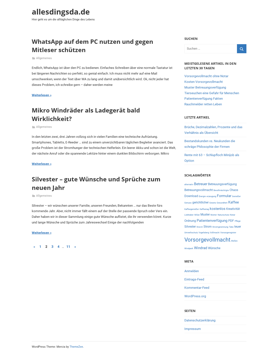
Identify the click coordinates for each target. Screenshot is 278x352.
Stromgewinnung (220, 227)
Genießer (236, 196)
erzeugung (211, 196)
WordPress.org (195, 296)
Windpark (188, 248)
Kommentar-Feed (196, 288)
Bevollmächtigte (221, 190)
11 (68, 247)
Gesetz (212, 203)
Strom (207, 226)
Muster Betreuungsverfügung (205, 87)
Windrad (200, 248)
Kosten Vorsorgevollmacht (203, 82)
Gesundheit (222, 203)
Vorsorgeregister (228, 232)
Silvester (190, 226)
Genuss (188, 203)
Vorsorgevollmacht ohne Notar (206, 76)
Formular (224, 196)
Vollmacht (215, 232)
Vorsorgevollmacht (207, 239)
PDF (231, 221)
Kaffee (233, 202)
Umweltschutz (191, 232)
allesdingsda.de (61, 11)
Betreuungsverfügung (222, 184)
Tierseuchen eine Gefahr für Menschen (211, 93)
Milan (197, 215)
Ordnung (190, 221)
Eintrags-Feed (194, 279)
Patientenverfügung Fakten (203, 98)
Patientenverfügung (212, 220)
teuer (237, 226)
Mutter (213, 215)
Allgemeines (44, 58)
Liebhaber (189, 215)
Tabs (231, 227)
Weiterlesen (40, 95)
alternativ (188, 184)
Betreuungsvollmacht (198, 190)
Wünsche (214, 248)
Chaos (234, 190)
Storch (199, 227)
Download (191, 196)
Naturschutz (223, 215)
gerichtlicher (200, 202)
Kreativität (233, 209)
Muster (205, 214)
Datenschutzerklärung (200, 320)
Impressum (192, 329)
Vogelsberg (204, 232)
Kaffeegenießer (191, 209)
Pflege (238, 221)
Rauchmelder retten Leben (203, 104)
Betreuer (200, 184)
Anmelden (191, 271)
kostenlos (217, 208)
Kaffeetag (204, 209)
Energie (202, 196)
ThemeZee (76, 346)
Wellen (234, 241)
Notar (232, 215)
